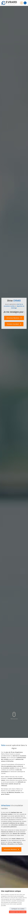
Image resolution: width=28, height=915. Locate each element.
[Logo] (9, 3)
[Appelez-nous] (25, 2)
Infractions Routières (13, 318)
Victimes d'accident (13, 324)
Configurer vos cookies (17, 908)
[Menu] (21, 2)
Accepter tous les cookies (17, 912)
